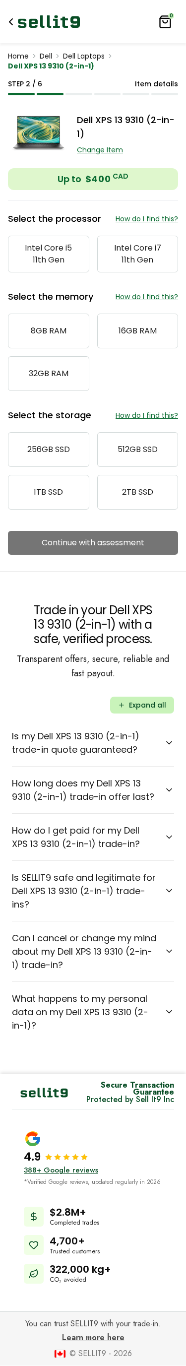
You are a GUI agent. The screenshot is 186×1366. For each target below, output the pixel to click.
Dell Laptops (84, 56)
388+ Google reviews (61, 1170)
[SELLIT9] (49, 21)
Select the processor (54, 218)
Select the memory (50, 296)
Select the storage (49, 415)
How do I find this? (147, 219)
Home (18, 56)
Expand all (147, 705)
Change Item (100, 150)
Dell (46, 56)
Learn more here (93, 1337)
